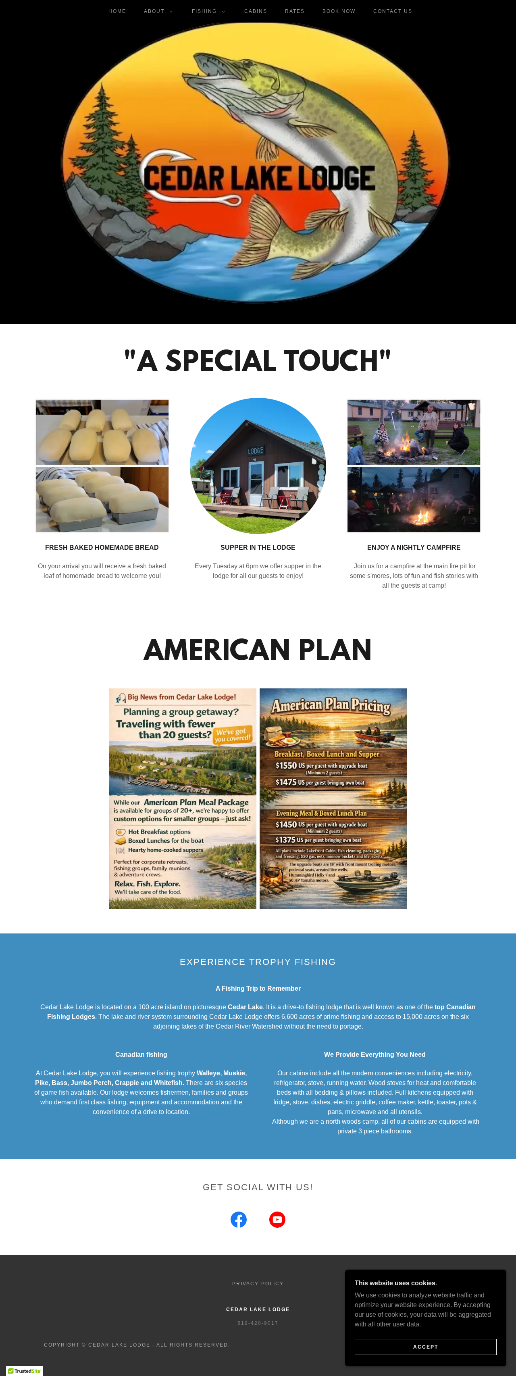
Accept (425, 1347)
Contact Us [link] (392, 11)
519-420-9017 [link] (258, 1323)
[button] (156, 11)
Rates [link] (295, 11)
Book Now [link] (339, 11)
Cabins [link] (255, 11)
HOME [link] (117, 11)
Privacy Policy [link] (257, 1284)
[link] (238, 1221)
